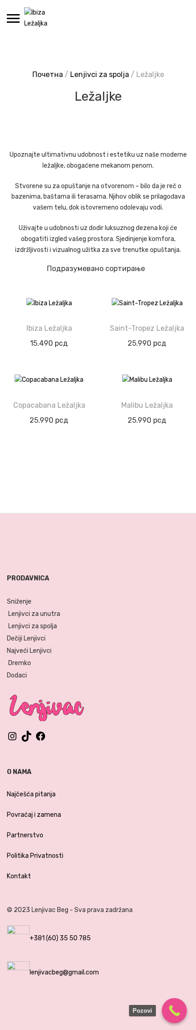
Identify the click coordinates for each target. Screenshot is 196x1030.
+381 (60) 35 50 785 (60, 938)
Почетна (47, 74)
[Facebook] (40, 739)
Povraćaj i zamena (34, 815)
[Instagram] (12, 739)
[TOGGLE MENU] (13, 18)
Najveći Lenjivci (29, 651)
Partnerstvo (25, 835)
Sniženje (19, 601)
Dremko (19, 663)
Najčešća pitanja (31, 794)
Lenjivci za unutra (34, 614)
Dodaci (17, 675)
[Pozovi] (174, 1010)
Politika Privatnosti (35, 856)
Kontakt (19, 876)
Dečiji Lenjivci (26, 638)
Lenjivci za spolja (99, 74)
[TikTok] (26, 739)
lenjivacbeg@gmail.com (64, 972)
